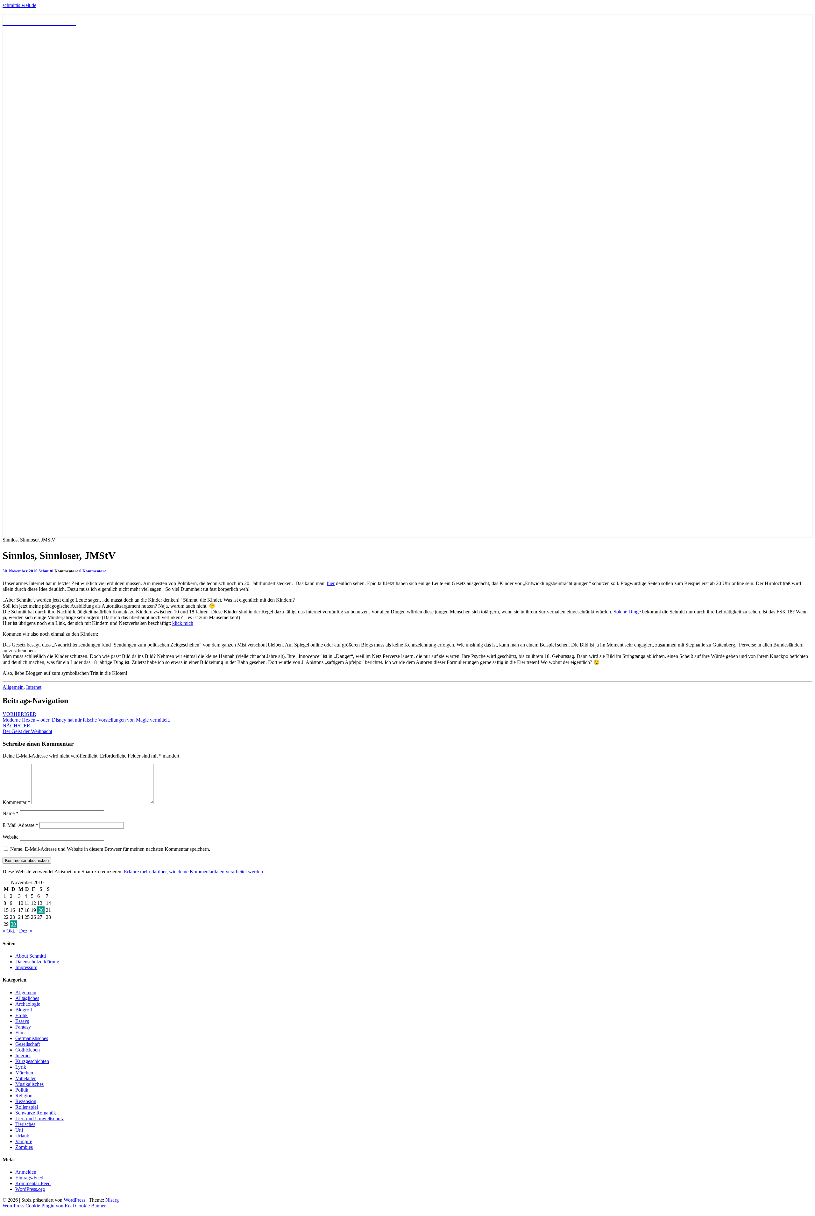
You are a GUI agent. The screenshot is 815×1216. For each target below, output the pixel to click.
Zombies (24, 1147)
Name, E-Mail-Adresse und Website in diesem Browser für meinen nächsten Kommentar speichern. (110, 849)
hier (331, 583)
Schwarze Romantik (35, 1112)
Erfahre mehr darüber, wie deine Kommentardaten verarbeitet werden (193, 871)
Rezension (25, 1101)
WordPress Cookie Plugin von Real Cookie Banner (54, 1205)
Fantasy (23, 1027)
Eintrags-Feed (29, 1177)
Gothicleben (27, 1049)
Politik (21, 1090)
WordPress (74, 1200)
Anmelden (25, 1172)
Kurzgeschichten (32, 1061)
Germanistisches (31, 1038)
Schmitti (46, 571)
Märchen (24, 1072)
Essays (22, 1021)
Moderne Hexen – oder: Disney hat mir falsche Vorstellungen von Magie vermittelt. (86, 717)
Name (10, 813)
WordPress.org (30, 1189)
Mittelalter (25, 1078)
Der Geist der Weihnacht (27, 728)
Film (20, 1032)
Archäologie (27, 1004)
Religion (23, 1095)
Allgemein (13, 687)
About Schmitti (30, 956)
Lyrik (20, 1067)
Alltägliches (27, 998)
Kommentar (16, 802)
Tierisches (25, 1124)
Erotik (21, 1015)
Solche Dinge (627, 611)
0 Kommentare (92, 571)
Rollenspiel (26, 1107)
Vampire (23, 1141)
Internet (33, 687)
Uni (19, 1130)
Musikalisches (29, 1084)
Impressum (26, 967)
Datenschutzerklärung (37, 961)
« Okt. (9, 930)
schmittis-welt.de (19, 5)
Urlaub (22, 1135)
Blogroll (23, 1009)
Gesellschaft (27, 1044)
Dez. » (25, 930)
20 (41, 910)
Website (10, 837)
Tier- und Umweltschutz (39, 1118)
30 (13, 924)
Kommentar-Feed (33, 1183)
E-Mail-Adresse (20, 825)
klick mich (182, 623)
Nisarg (112, 1200)
